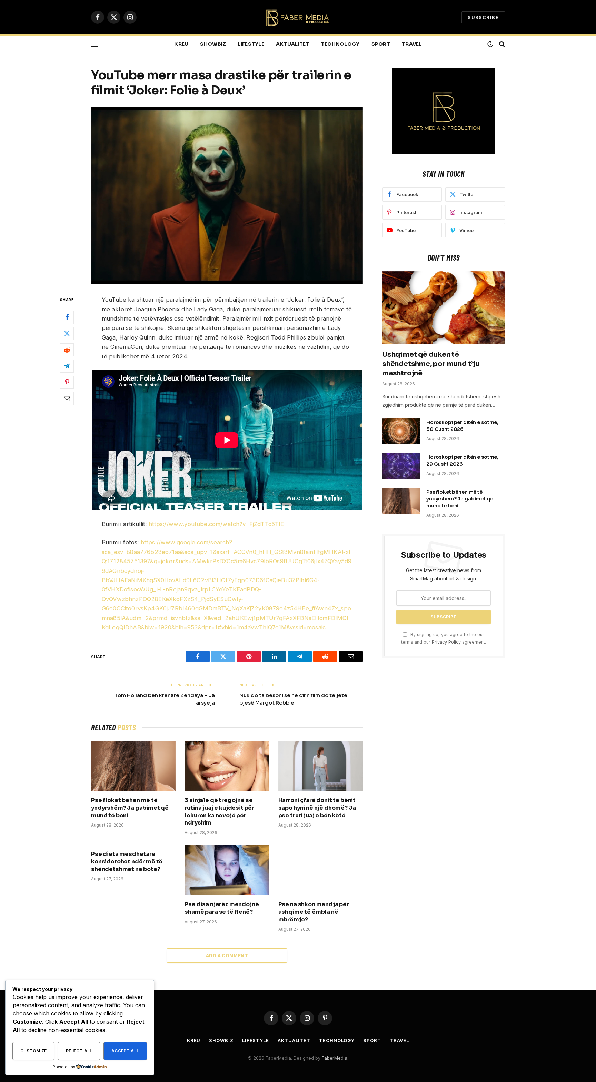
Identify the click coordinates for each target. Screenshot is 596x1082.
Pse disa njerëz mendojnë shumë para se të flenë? (222, 908)
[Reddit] (67, 350)
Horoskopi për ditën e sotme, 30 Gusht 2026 (462, 425)
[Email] (67, 398)
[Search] (501, 44)
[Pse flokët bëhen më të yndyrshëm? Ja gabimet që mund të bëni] (133, 766)
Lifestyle (251, 44)
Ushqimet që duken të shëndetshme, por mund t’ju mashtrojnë (431, 363)
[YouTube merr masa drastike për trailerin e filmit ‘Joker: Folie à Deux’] (227, 195)
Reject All (79, 1050)
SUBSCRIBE (483, 17)
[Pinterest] (67, 382)
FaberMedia (334, 1058)
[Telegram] (67, 366)
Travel (412, 44)
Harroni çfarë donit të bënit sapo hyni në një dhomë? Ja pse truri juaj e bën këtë (317, 808)
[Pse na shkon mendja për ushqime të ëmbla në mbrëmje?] (320, 870)
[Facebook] (67, 317)
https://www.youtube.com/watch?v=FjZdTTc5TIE (216, 523)
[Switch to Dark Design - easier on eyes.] (490, 44)
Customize (33, 1050)
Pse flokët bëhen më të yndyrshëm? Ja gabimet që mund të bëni (130, 808)
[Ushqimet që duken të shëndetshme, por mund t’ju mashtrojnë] (443, 307)
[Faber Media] (298, 17)
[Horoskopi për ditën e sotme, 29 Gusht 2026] (401, 466)
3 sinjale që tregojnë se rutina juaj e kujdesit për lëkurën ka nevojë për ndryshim (219, 811)
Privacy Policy (446, 642)
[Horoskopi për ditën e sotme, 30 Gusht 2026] (401, 431)
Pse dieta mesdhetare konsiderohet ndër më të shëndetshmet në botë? (126, 861)
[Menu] (95, 44)
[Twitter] (67, 334)
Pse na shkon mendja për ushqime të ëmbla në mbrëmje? (313, 912)
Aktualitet (292, 44)
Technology (340, 44)
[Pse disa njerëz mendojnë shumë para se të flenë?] (227, 870)
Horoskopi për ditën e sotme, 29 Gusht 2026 (462, 460)
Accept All (125, 1050)
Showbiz (213, 44)
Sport (380, 44)
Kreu (181, 44)
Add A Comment (227, 955)
